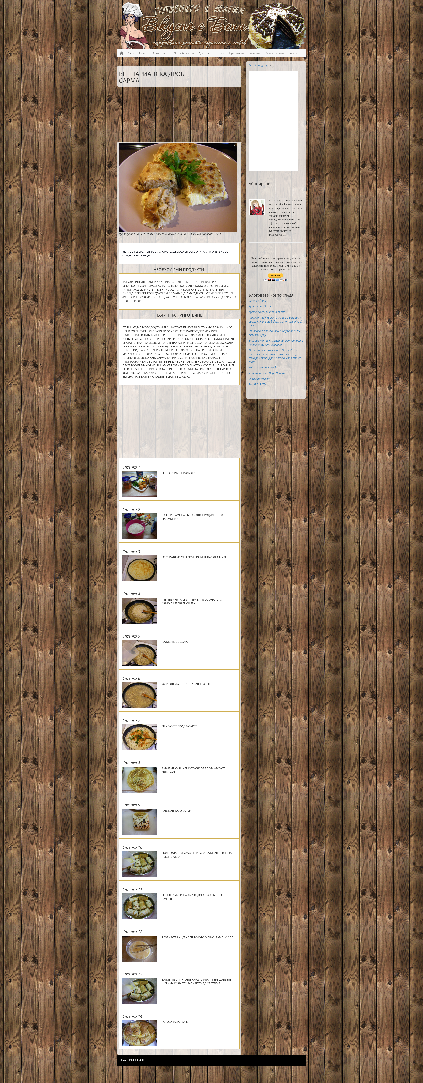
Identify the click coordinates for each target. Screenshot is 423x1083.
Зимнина (254, 53)
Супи (131, 53)
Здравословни (274, 53)
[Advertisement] (177, 113)
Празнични (236, 53)
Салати (143, 53)
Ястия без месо (184, 53)
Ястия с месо (161, 53)
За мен (293, 53)
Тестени (219, 53)
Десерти (204, 53)
